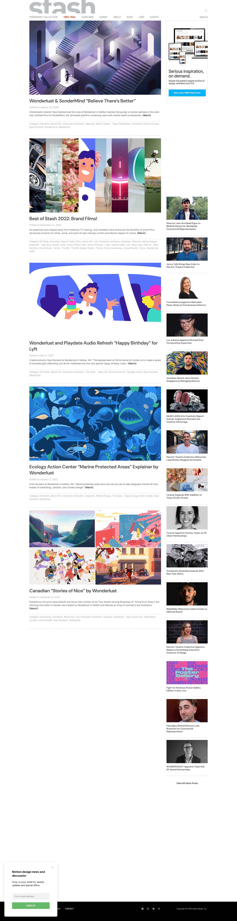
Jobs (141, 17)
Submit (103, 17)
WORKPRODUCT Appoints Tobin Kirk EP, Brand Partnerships (186, 768)
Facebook (158, 908)
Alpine (56, 244)
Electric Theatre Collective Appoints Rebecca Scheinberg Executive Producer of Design (186, 650)
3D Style (44, 241)
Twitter (147, 908)
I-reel (107, 244)
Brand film (56, 123)
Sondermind (51, 127)
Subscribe (88, 17)
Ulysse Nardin (130, 248)
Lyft (128, 244)
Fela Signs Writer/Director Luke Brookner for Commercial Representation (183, 728)
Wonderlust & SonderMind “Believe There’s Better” (82, 101)
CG (95, 241)
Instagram (142, 908)
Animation (45, 123)
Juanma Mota (118, 244)
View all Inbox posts (187, 783)
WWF (32, 251)
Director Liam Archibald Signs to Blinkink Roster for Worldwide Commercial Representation (184, 226)
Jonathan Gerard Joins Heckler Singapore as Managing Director (183, 379)
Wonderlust (64, 127)
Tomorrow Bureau (113, 248)
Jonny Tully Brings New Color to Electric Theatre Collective (183, 265)
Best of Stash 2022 (71, 241)
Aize (49, 244)
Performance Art (116, 371)
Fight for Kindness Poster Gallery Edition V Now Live (184, 689)
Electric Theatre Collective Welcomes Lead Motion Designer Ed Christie (186, 458)
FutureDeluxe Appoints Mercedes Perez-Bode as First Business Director (186, 303)
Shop (130, 17)
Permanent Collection (43, 17)
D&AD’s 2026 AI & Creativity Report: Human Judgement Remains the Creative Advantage (185, 419)
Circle (70, 244)
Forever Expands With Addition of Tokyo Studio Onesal (184, 496)
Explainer (126, 241)
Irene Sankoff (45, 620)
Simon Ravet (45, 248)
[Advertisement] (95, 651)
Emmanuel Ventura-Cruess (145, 123)
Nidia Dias (137, 244)
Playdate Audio (134, 371)
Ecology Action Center (141, 495)
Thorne (99, 248)
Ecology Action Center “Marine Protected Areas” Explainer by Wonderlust (93, 470)
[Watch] (147, 115)
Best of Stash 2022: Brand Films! (63, 218)
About (117, 17)
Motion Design (103, 123)
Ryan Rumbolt (36, 127)
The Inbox (90, 371)
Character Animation (73, 123)
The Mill (66, 248)
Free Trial (70, 17)
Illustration (118, 616)
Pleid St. (147, 244)
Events (154, 17)
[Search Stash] (205, 10)
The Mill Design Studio (82, 248)
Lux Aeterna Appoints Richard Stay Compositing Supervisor (185, 341)
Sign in (204, 17)
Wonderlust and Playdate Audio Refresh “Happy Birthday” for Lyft (93, 346)
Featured (89, 123)
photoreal (34, 244)
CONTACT (69, 909)
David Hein (137, 616)
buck (62, 244)
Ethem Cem (80, 244)
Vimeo (153, 908)
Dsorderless (124, 123)
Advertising (45, 616)
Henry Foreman (95, 244)
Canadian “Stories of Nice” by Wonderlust (73, 591)
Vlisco (142, 248)
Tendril (56, 248)
